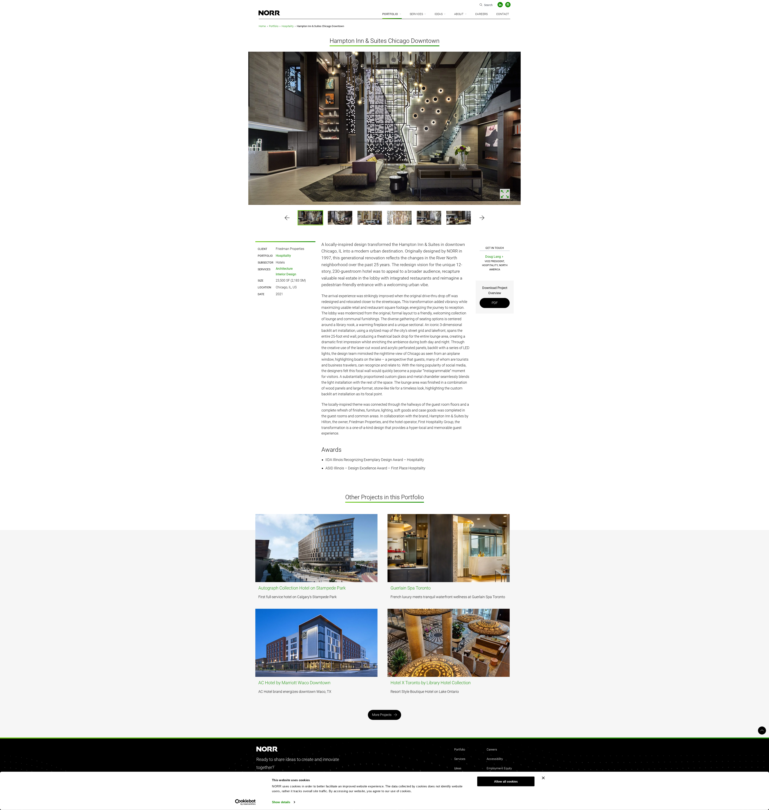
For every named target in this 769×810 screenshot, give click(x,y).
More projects (382, 715)
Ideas (439, 14)
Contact (502, 14)
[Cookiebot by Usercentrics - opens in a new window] (245, 802)
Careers (481, 14)
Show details (281, 802)
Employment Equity (499, 768)
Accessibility (495, 759)
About (458, 14)
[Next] (735, 129)
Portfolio (390, 14)
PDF (495, 303)
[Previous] (33, 129)
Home (262, 26)
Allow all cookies (506, 781)
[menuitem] (392, 14)
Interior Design (286, 274)
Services (416, 14)
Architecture (284, 269)
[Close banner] (543, 778)
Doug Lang (493, 257)
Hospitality (288, 26)
